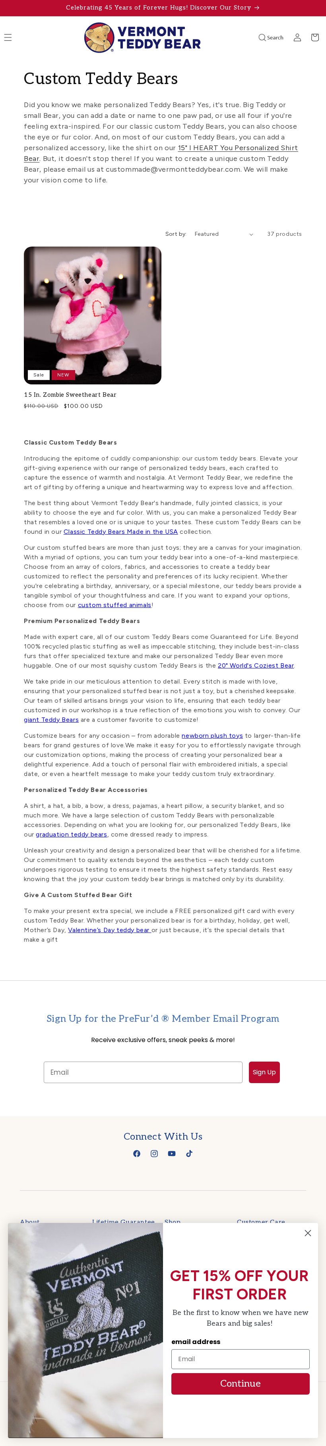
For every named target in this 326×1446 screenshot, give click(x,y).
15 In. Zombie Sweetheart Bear (70, 394)
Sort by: (176, 234)
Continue (240, 1383)
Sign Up (264, 1072)
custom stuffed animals (114, 605)
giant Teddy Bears (51, 719)
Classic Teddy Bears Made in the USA (121, 531)
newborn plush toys (212, 735)
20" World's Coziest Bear (256, 665)
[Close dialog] (308, 1233)
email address (195, 1341)
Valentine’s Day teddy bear (109, 930)
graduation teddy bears (71, 834)
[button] (260, 37)
